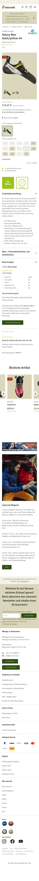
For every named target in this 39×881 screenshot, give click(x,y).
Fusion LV (11, 405)
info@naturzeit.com (12, 656)
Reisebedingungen (21, 854)
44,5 (33, 148)
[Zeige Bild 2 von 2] (20, 97)
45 (5, 154)
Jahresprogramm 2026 (9, 713)
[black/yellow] (7, 131)
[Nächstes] (35, 393)
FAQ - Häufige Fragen (9, 697)
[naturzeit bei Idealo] (4, 823)
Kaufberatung (6, 520)
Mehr (6, 567)
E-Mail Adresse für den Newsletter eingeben (17, 612)
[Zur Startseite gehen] (10, 7)
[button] (19, 45)
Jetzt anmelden (29, 615)
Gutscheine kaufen (8, 725)
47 (26, 154)
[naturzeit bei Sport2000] (11, 823)
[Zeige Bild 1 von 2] (18, 97)
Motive (4, 799)
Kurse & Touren (7, 708)
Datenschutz (19, 851)
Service (4, 803)
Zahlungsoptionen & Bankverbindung (14, 684)
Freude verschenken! (9, 730)
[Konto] (26, 7)
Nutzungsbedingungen (9, 624)
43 (12, 148)
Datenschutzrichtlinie (17, 621)
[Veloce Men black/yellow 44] (19, 70)
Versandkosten (24, 581)
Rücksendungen (7, 692)
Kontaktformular (10, 661)
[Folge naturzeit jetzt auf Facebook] (12, 842)
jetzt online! (6, 717)
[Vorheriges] (3, 393)
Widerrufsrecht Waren (21, 848)
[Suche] (22, 7)
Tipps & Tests (6, 766)
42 (33, 143)
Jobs (3, 811)
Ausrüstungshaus (8, 791)
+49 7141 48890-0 (12, 653)
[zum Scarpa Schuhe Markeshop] (32, 32)
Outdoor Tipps (7, 553)
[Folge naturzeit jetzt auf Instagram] (4, 842)
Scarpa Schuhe (8, 31)
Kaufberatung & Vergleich (10, 761)
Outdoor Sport (6, 770)
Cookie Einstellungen (8, 854)
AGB (11, 848)
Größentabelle (6, 159)
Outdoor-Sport (7, 542)
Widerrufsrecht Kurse (8, 851)
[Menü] (35, 7)
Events (4, 807)
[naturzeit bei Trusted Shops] (4, 831)
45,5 (12, 154)
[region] (19, 396)
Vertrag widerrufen (11, 667)
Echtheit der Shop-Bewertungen (12, 701)
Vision (4, 795)
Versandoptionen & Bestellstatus (13, 688)
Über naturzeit (7, 781)
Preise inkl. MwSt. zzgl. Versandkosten (13, 112)
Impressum (5, 848)
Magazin (5, 756)
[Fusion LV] (19, 386)
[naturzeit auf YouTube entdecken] (21, 842)
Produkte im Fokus (8, 534)
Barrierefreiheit (29, 851)
